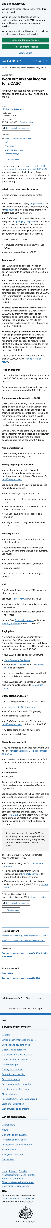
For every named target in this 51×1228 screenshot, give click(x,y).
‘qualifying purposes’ (25, 221)
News (5, 1129)
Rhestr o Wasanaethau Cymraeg (18, 1182)
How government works (14, 1154)
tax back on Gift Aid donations (19, 707)
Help (4, 1171)
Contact (32, 1174)
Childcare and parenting (14, 1049)
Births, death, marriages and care (19, 1039)
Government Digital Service (15, 1186)
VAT (6, 142)
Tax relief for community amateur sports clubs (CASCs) (25, 936)
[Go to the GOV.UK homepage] (12, 61)
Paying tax (9, 146)
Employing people (11, 1079)
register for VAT (19, 598)
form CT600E (19, 664)
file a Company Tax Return (17, 660)
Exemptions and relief (14, 150)
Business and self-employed (16, 1044)
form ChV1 (13, 814)
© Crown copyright (25, 1221)
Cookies (23, 1171)
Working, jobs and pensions (15, 1108)
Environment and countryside (16, 1084)
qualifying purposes (12, 479)
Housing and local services (15, 1089)
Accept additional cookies (25, 40)
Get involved (8, 1159)
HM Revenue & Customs (13, 109)
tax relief (9, 209)
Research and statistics (14, 1139)
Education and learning (13, 1074)
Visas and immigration (13, 1103)
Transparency (9, 1149)
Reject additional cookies (25, 46)
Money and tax (9, 1094)
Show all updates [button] (38, 897)
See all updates (26, 122)
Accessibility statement (14, 1174)
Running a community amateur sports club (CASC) (23, 940)
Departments (8, 1124)
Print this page (12, 159)
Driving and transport (12, 1069)
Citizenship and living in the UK (17, 1054)
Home (4, 67)
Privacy (13, 1171)
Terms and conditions (12, 1178)
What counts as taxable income (18, 138)
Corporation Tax (38, 203)
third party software (30, 873)
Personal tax (7, 973)
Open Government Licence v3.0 (18, 1198)
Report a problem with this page (25, 1008)
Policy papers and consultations (18, 1144)
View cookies (25, 53)
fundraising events (24, 620)
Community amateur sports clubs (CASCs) (28, 67)
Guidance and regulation (14, 1134)
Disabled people (10, 1064)
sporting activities (11, 623)
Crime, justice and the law (15, 1059)
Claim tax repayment (13, 154)
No (41, 998)
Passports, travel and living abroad (19, 1099)
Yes (29, 998)
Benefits (6, 1034)
